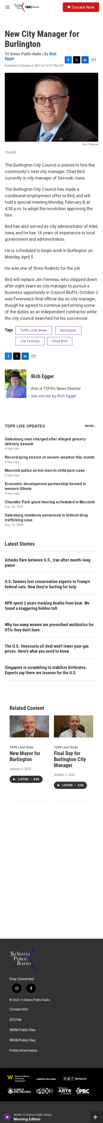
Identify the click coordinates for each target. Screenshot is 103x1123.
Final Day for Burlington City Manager (70, 759)
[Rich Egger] (15, 383)
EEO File (16, 1020)
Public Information (23, 1050)
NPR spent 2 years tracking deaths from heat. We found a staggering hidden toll (47, 606)
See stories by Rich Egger (54, 396)
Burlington (68, 330)
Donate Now (83, 7)
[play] (7, 1117)
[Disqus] (51, 874)
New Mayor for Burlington (25, 756)
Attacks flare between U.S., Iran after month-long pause (47, 562)
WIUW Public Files (22, 1040)
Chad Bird (59, 341)
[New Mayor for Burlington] (29, 726)
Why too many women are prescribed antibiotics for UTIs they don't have (49, 627)
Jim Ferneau (30, 341)
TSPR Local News (33, 330)
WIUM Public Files (22, 1030)
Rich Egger (42, 376)
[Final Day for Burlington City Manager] (73, 726)
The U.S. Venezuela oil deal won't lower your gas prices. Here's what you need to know (47, 649)
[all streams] (96, 1117)
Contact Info (19, 1009)
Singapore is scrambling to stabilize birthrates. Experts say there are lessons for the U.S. (46, 670)
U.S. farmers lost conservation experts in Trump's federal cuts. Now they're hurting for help (47, 584)
